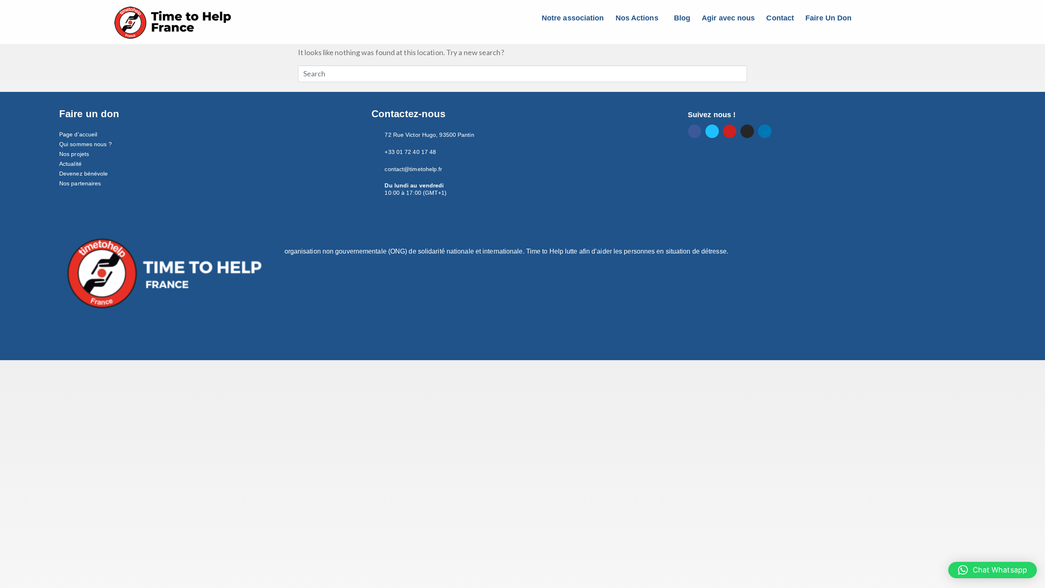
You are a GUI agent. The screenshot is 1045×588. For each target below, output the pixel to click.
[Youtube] (729, 131)
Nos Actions (637, 18)
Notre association (573, 18)
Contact (780, 18)
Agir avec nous (728, 18)
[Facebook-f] (694, 131)
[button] (639, 18)
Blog (682, 18)
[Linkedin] (765, 131)
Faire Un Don (828, 18)
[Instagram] (747, 131)
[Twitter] (712, 131)
